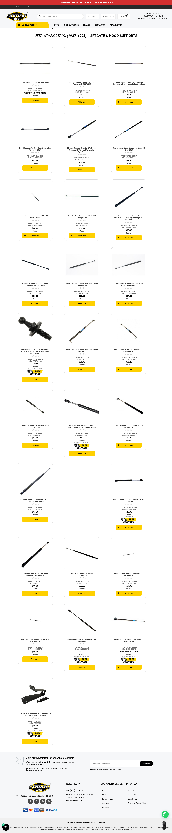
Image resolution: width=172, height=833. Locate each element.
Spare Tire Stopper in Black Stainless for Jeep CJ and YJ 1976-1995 (35, 714)
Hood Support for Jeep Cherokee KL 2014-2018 (81, 640)
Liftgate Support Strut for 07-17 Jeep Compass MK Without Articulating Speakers (82, 150)
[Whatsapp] (43, 801)
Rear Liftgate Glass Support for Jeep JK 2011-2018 (129, 149)
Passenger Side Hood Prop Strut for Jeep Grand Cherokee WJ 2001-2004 (82, 426)
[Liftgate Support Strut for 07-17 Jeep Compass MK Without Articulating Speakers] (81, 129)
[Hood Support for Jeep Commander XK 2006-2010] (128, 480)
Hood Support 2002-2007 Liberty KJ (35, 82)
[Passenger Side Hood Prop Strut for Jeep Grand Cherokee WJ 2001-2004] (81, 406)
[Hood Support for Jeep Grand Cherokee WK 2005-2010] (35, 129)
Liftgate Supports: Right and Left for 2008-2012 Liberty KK (35, 500)
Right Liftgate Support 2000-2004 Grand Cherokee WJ (82, 350)
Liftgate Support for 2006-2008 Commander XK (82, 574)
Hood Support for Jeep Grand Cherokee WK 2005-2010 (35, 149)
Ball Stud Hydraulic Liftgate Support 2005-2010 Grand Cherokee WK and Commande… (35, 351)
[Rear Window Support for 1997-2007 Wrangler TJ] (35, 197)
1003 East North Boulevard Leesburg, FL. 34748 (36, 796)
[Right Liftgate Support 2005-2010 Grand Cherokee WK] (81, 264)
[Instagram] (36, 801)
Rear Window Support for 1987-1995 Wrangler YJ (82, 217)
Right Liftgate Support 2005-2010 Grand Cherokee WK (82, 284)
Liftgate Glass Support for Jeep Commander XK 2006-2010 (35, 574)
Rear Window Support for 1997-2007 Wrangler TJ (35, 217)
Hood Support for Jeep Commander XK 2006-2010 (128, 500)
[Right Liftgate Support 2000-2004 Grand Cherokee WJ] (81, 330)
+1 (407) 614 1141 (76, 790)
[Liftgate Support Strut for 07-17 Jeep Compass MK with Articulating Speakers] (128, 63)
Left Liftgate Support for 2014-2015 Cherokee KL (35, 640)
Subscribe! (146, 764)
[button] (165, 814)
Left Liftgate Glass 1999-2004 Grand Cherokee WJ (128, 350)
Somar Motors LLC (83, 822)
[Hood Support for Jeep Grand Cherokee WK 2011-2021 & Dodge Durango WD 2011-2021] (128, 197)
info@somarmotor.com (74, 800)
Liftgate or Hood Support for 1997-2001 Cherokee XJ (128, 640)
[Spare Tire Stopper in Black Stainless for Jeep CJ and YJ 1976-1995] (35, 694)
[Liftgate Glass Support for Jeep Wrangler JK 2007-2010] (81, 63)
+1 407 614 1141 (31, 7)
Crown (81, 97)
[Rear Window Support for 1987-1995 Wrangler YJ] (81, 197)
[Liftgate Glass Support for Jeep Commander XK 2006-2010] (35, 554)
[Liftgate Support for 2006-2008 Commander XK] (81, 554)
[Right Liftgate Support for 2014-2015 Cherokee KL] (128, 554)
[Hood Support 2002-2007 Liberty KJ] (35, 63)
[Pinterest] (49, 801)
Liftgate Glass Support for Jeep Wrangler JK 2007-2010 (82, 83)
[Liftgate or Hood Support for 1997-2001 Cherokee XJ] (128, 620)
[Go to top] (164, 825)
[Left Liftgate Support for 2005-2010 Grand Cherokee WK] (128, 264)
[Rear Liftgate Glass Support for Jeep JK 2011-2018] (128, 129)
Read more (35, 100)
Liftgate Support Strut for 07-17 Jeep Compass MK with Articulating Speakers (129, 83)
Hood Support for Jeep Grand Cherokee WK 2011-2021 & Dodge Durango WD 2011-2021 (129, 217)
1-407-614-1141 (153, 16)
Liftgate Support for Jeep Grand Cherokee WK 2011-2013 (35, 284)
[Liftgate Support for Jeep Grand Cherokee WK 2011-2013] (35, 264)
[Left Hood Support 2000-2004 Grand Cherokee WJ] (35, 406)
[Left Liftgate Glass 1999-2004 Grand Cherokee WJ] (128, 330)
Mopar (35, 96)
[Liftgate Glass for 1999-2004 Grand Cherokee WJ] (128, 406)
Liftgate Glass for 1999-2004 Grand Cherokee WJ (129, 426)
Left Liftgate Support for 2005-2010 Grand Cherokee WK (129, 284)
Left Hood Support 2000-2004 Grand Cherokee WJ (35, 426)
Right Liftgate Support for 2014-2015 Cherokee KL (128, 574)
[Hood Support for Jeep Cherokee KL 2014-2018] (81, 620)
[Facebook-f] (30, 801)
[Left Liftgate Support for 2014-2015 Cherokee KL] (35, 620)
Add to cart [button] (82, 102)
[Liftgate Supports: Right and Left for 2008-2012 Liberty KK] (35, 480)
